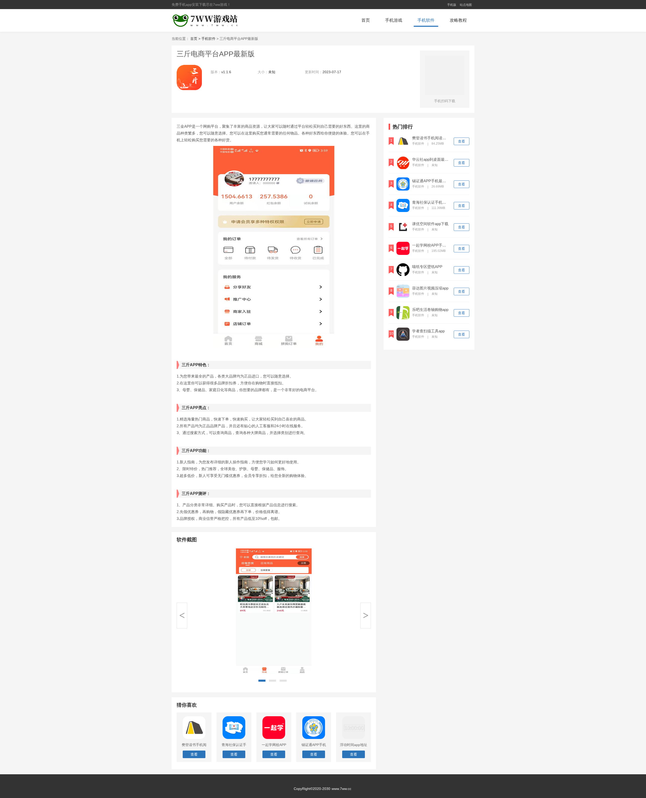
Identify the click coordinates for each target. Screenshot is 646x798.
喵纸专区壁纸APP (427, 267)
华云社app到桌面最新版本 (430, 159)
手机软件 (426, 20)
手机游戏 (393, 20)
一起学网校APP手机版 (430, 245)
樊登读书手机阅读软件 (430, 138)
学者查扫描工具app (428, 331)
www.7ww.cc (341, 788)
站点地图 (466, 5)
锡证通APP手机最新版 (430, 181)
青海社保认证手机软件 (430, 202)
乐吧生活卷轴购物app (430, 310)
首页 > (195, 39)
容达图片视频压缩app (430, 288)
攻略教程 (458, 20)
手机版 (451, 5)
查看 (461, 141)
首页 (365, 20)
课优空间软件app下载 (430, 224)
